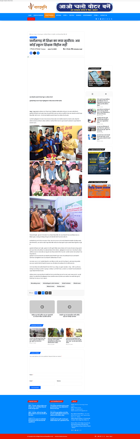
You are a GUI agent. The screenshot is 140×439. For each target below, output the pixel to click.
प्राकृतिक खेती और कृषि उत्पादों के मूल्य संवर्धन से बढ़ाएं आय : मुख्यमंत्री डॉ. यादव (102, 120)
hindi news (77, 283)
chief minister (67, 283)
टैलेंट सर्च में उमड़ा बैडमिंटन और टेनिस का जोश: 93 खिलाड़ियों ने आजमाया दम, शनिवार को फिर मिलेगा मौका (103, 102)
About (111, 436)
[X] (34, 53)
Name (31, 374)
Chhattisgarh (49, 15)
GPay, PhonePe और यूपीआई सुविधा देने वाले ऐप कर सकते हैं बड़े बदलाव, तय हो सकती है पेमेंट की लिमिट (99, 82)
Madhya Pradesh (38, 15)
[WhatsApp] (79, 430)
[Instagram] (81, 430)
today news (61, 286)
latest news (51, 286)
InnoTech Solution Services (61, 436)
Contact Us (103, 15)
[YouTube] (75, 430)
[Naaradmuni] (37, 7)
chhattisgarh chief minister (51, 283)
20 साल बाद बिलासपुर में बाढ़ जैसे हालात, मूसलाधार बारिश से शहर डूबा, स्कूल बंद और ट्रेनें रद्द (37, 340)
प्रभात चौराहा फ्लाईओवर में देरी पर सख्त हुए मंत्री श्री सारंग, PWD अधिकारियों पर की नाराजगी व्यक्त (103, 112)
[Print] (50, 292)
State (64, 15)
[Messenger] (38, 53)
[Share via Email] (46, 292)
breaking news (36, 283)
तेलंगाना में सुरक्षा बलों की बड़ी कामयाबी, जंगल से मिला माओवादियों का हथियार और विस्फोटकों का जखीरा (55, 340)
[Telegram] (77, 430)
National (58, 15)
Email (31, 380)
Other (95, 15)
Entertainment (87, 15)
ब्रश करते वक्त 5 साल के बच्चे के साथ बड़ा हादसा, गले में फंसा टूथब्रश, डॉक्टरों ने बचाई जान (103, 137)
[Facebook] (31, 53)
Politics (71, 15)
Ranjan (43, 49)
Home (30, 15)
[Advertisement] (70, 25)
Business (78, 15)
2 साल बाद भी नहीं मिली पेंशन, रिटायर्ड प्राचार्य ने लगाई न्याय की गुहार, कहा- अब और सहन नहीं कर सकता (74, 340)
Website (59, 380)
